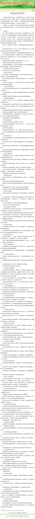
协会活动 (18, 7)
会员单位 (15, 7)
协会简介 (5, 7)
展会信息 (28, 7)
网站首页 (2, 7)
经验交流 (31, 7)
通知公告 (8, 7)
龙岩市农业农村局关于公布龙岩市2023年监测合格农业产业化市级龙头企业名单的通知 (13, 510)
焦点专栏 (8, 9)
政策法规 (25, 7)
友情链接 (2, 9)
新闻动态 (12, 7)
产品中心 (5, 9)
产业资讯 (22, 7)
